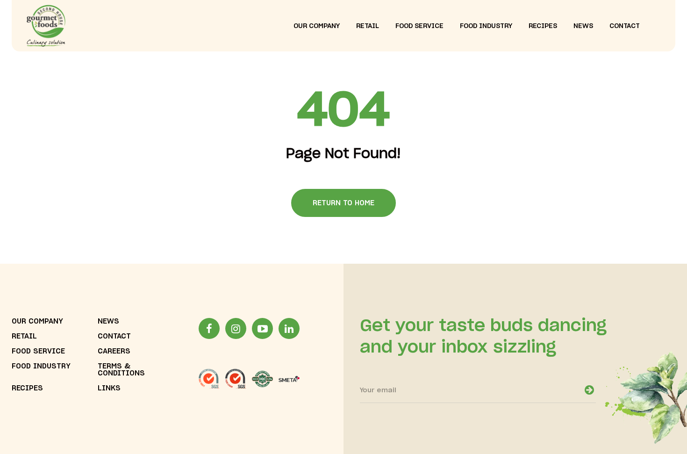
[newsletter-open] (589, 390)
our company (316, 26)
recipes (543, 26)
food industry (486, 26)
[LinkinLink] (289, 328)
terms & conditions (121, 370)
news (583, 26)
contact (624, 26)
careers (114, 351)
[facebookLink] (209, 328)
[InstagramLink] (235, 328)
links (109, 388)
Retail (24, 336)
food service (419, 26)
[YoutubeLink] (262, 328)
